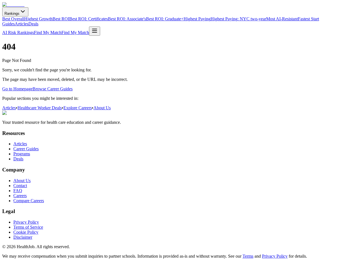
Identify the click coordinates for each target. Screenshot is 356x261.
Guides (8, 23)
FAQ (17, 190)
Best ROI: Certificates (88, 18)
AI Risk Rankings (18, 32)
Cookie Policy (25, 232)
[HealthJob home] (13, 4)
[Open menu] (94, 31)
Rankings (11, 13)
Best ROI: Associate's (127, 18)
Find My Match (47, 32)
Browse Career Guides (53, 88)
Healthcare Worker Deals (40, 107)
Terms (248, 256)
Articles (21, 23)
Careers (20, 195)
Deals (33, 23)
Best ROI (61, 18)
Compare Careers (28, 200)
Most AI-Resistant (282, 18)
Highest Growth (38, 18)
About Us (102, 107)
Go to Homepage (17, 88)
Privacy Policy (26, 222)
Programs (21, 153)
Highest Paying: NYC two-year (238, 18)
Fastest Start (308, 18)
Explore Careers (77, 107)
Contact (20, 185)
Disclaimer (22, 237)
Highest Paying (197, 18)
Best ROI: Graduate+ (165, 18)
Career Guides (26, 148)
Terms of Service (28, 227)
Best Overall (13, 18)
